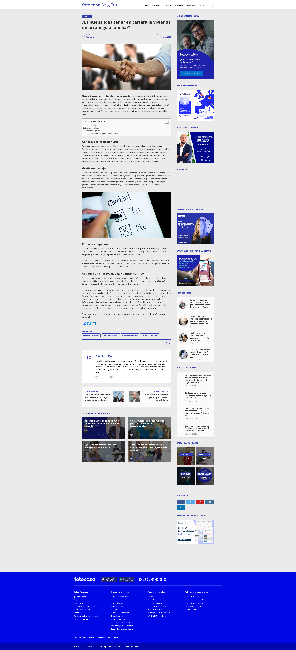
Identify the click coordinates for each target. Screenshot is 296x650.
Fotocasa (90, 37)
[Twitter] (101, 377)
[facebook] (140, 579)
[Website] (97, 377)
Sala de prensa (79, 603)
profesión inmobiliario (92, 335)
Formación (87, 16)
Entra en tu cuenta (155, 609)
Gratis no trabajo (92, 128)
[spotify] (165, 579)
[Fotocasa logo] (85, 579)
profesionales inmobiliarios (130, 335)
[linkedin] (156, 579)
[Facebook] (106, 377)
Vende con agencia (118, 619)
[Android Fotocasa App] (126, 579)
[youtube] (152, 579)
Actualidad (179, 5)
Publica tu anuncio (192, 596)
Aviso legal (103, 646)
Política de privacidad (82, 609)
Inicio (147, 5)
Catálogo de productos (193, 606)
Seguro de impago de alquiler (122, 629)
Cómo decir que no (92, 131)
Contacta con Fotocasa (157, 600)
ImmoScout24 (112, 638)
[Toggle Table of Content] (165, 122)
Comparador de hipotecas (121, 622)
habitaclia (101, 638)
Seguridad (77, 613)
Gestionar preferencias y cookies (86, 616)
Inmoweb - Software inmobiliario (160, 613)
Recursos (191, 5)
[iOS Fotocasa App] (109, 579)
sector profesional (149, 335)
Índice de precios (117, 606)
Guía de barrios (116, 609)
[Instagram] (111, 377)
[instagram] (144, 579)
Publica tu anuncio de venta (195, 603)
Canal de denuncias (81, 619)
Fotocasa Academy (155, 603)
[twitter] (148, 579)
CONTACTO (203, 5)
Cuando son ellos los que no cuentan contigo (103, 133)
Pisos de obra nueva (118, 600)
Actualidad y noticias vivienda (122, 626)
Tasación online (117, 616)
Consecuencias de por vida (95, 125)
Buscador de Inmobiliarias (120, 613)
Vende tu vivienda (191, 609)
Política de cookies (133, 646)
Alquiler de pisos (117, 603)
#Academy (168, 5)
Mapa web (78, 600)
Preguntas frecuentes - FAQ (84, 606)
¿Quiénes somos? (80, 596)
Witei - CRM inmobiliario (157, 616)
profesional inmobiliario (111, 335)
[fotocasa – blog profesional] (99, 4)
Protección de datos (116, 646)
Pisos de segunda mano (120, 596)
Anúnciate (151, 596)
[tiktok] (161, 579)
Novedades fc (157, 5)
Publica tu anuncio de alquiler (196, 600)
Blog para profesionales (157, 606)
